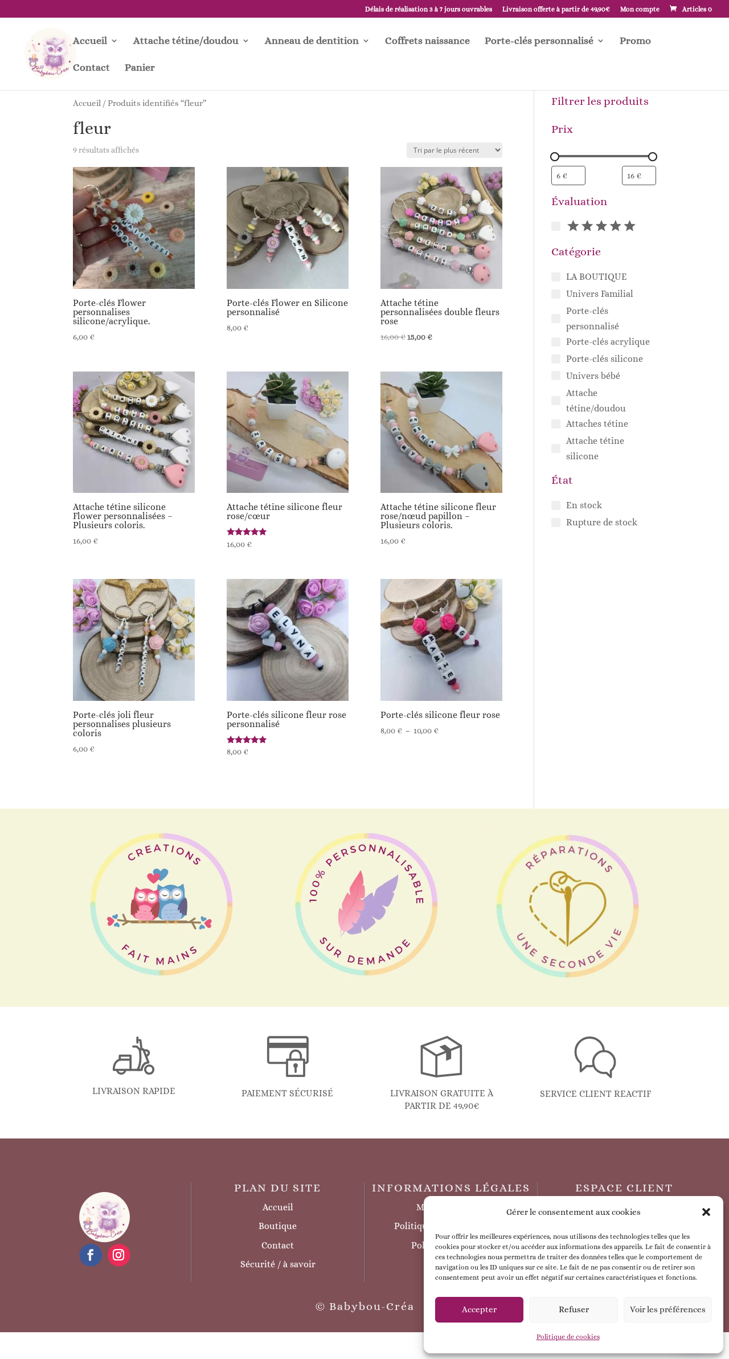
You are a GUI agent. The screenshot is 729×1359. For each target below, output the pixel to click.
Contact (91, 68)
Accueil (90, 41)
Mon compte (640, 9)
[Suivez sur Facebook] (90, 1255)
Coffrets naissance (427, 41)
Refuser (574, 1309)
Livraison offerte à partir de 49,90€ (556, 9)
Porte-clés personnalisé (539, 41)
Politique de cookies (568, 1337)
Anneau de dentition (312, 41)
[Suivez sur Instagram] (118, 1255)
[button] (706, 1212)
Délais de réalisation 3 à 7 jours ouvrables (428, 9)
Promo (635, 41)
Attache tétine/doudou (186, 41)
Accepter (479, 1309)
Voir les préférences (668, 1309)
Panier (140, 68)
